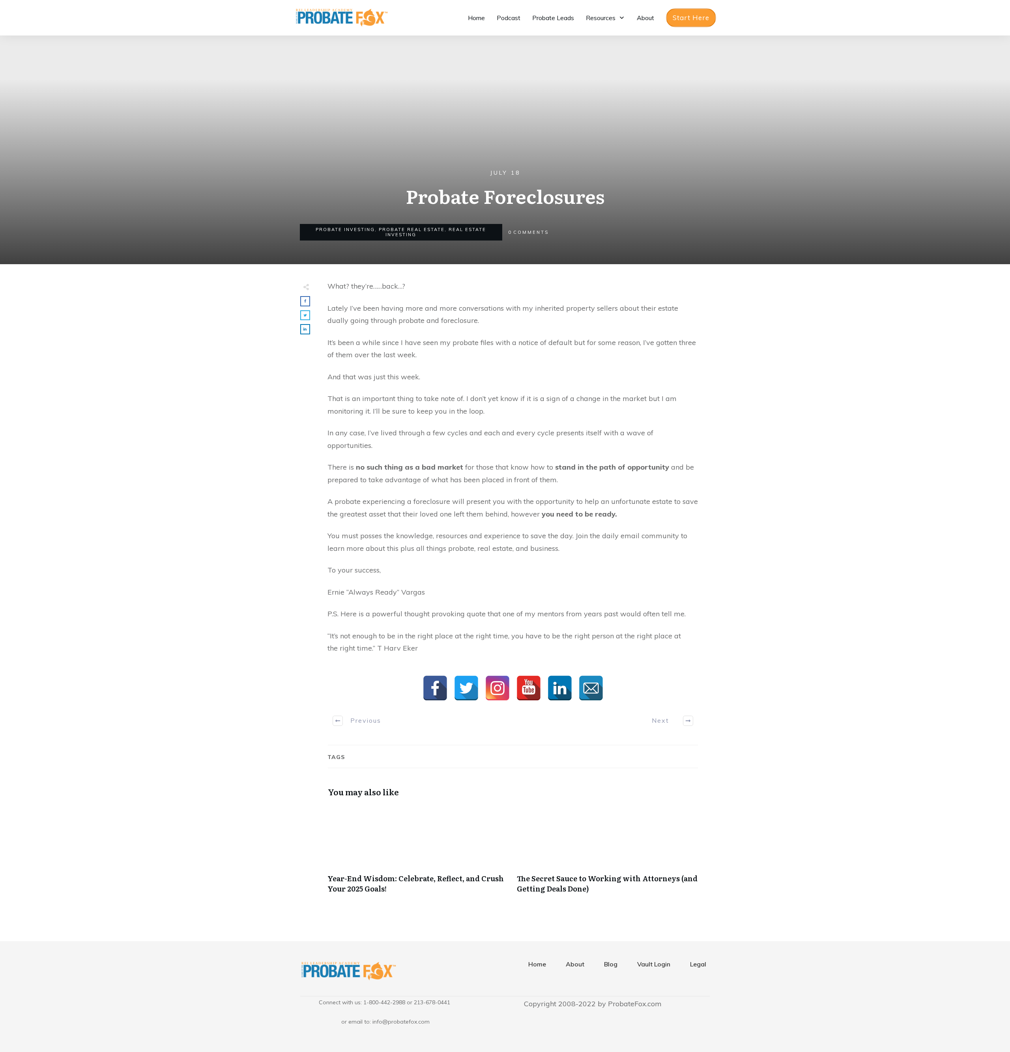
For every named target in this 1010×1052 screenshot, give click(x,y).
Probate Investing (345, 229)
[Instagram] (497, 688)
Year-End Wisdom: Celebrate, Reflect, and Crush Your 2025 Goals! (418, 853)
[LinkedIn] (559, 688)
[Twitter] (466, 688)
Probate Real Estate (412, 229)
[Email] (591, 688)
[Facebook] (435, 688)
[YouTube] (528, 688)
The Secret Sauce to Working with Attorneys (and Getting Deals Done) (607, 853)
